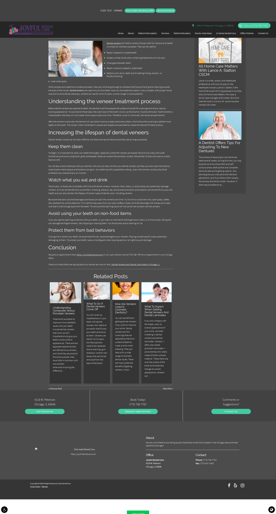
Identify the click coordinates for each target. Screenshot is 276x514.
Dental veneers (114, 43)
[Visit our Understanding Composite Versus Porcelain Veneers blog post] (65, 292)
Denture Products (165, 10)
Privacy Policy (35, 486)
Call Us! (256, 25)
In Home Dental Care (226, 33)
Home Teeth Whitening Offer (140, 10)
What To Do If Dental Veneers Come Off (95, 306)
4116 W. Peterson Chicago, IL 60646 (214, 25)
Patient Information (147, 33)
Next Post (167, 388)
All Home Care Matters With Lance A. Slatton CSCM (218, 70)
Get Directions (45, 411)
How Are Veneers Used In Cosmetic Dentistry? (125, 308)
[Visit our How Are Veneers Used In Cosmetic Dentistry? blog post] (125, 291)
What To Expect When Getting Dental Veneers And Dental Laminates (156, 311)
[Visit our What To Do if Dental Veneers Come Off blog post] (97, 291)
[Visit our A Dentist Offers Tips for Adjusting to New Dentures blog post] (220, 139)
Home (121, 33)
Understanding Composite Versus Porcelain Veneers (64, 310)
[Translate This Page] (271, 509)
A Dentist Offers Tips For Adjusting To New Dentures (219, 146)
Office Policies (247, 33)
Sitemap (45, 486)
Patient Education (182, 33)
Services (165, 33)
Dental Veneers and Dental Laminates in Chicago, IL (135, 264)
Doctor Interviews (203, 33)
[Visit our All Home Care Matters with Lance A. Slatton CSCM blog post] (220, 62)
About (131, 33)
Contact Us (263, 33)
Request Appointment (138, 411)
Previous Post (56, 388)
